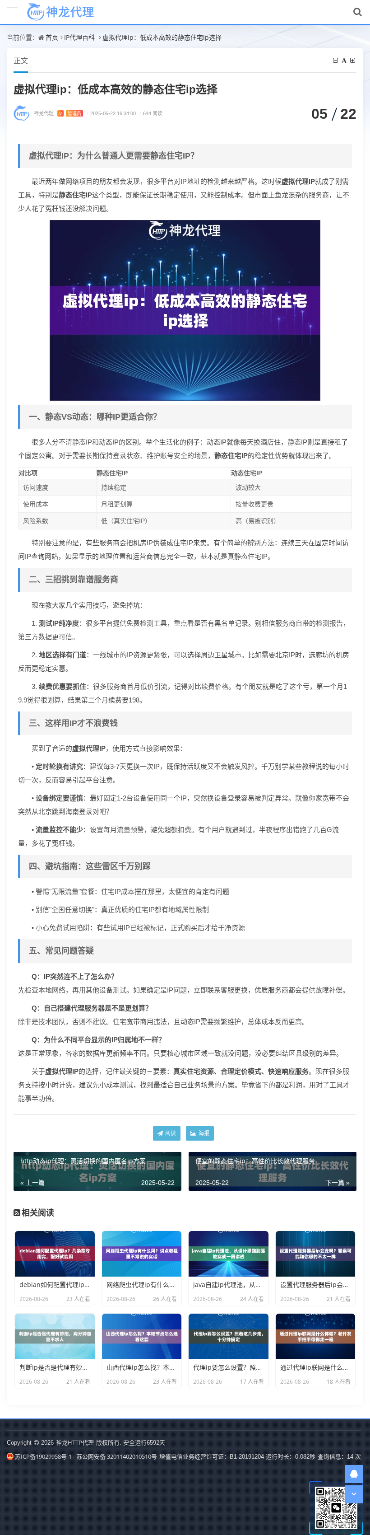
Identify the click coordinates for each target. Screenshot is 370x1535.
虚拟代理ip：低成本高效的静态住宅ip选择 (162, 37)
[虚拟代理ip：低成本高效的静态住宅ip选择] (185, 309)
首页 (52, 37)
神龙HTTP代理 (75, 1442)
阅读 (170, 1133)
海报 (203, 1133)
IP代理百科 (79, 37)
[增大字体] (353, 60)
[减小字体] (336, 60)
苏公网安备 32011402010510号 (116, 1456)
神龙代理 (57, 113)
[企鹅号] (354, 1473)
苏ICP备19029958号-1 (43, 1456)
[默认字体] (344, 60)
